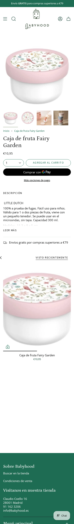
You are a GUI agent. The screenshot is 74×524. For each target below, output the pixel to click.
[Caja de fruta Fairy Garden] (37, 307)
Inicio (6, 131)
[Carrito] (68, 19)
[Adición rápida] (7, 346)
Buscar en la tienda (16, 473)
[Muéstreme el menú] (5, 19)
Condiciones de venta (17, 481)
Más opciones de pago (37, 180)
